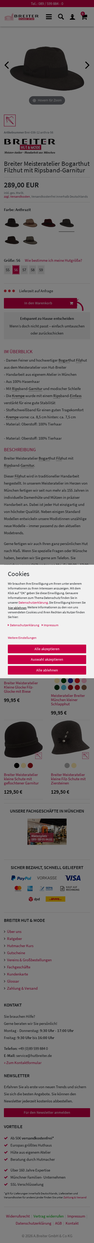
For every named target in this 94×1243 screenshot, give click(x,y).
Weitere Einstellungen (22, 637)
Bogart (64, 360)
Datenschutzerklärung (33, 602)
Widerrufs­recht (18, 1216)
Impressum (76, 1216)
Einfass (75, 395)
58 (32, 269)
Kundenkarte (17, 974)
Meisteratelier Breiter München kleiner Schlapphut (68, 700)
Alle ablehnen (47, 669)
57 (24, 269)
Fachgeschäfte (18, 966)
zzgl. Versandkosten (17, 196)
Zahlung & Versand (22, 988)
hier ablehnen (17, 607)
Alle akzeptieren (47, 648)
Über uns (14, 931)
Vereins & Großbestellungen (29, 959)
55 (7, 269)
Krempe (18, 395)
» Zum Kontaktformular (23, 1062)
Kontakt (72, 1223)
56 (16, 269)
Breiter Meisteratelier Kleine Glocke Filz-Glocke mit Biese (21, 687)
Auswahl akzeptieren (47, 659)
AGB (58, 1223)
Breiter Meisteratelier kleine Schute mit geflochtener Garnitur (21, 779)
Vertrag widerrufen (48, 1216)
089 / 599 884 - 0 (50, 3)
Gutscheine (16, 952)
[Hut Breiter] (21, 17)
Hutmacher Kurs (20, 945)
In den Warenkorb (38, 303)
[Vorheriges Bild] (6, 64)
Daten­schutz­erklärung (33, 1223)
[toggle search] (61, 16)
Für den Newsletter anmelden (47, 1112)
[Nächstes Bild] (87, 64)
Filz (78, 360)
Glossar (13, 981)
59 (41, 269)
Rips (15, 388)
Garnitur (35, 388)
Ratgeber (14, 938)
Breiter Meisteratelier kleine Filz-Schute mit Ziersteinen (68, 779)
